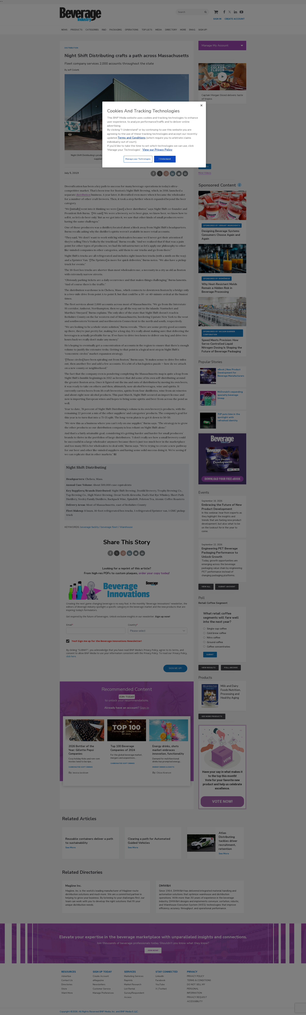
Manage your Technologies (138, 159)
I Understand (165, 159)
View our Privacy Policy (157, 150)
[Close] (201, 105)
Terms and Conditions (132, 138)
